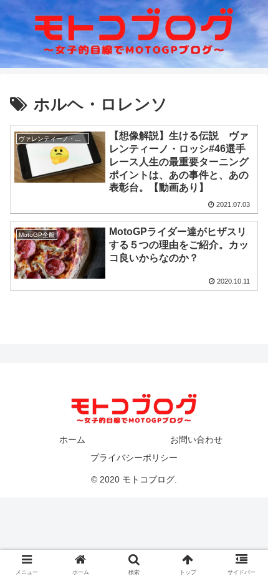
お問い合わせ (196, 439)
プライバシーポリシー (134, 458)
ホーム (72, 439)
